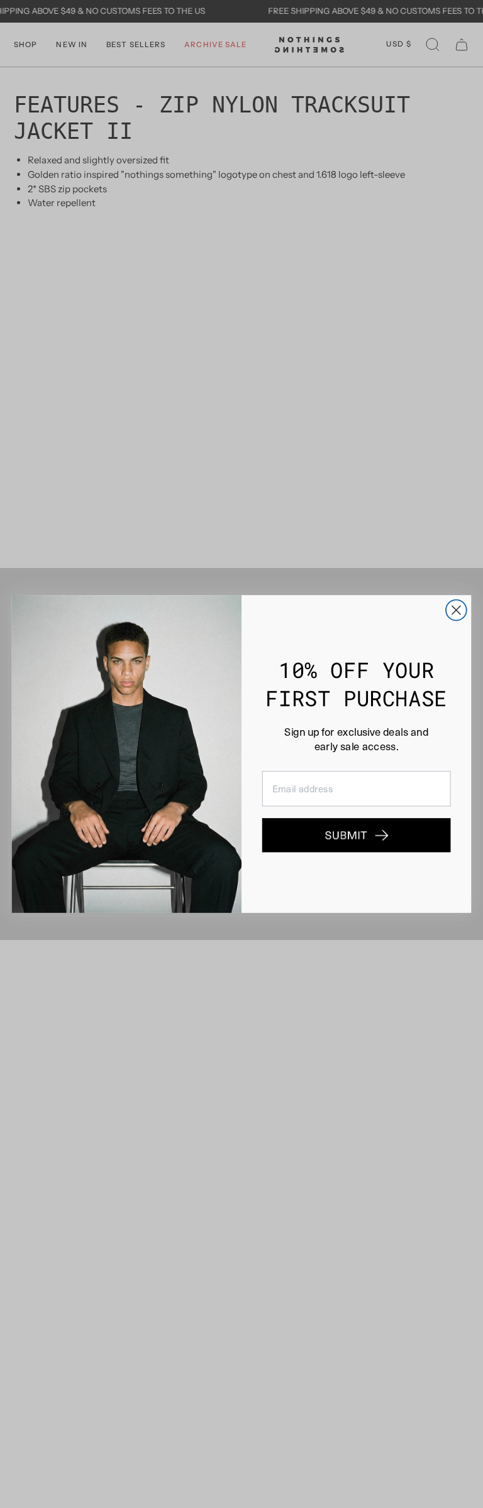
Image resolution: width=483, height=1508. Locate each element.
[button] (356, 835)
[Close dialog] (456, 610)
